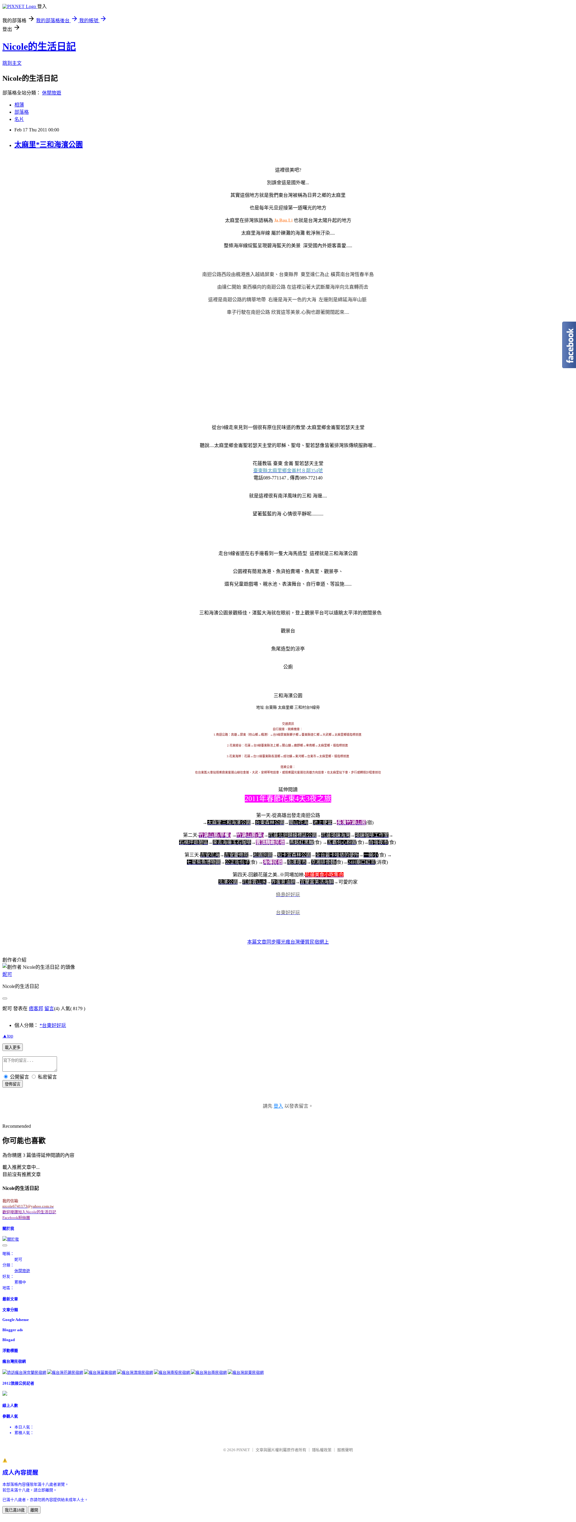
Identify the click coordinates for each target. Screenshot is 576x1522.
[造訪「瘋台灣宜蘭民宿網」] (24, 1372)
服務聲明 (345, 1450)
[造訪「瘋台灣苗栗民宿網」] (100, 1372)
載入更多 (12, 1047)
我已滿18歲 (15, 1510)
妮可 (7, 974)
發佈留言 (12, 1084)
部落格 (21, 112)
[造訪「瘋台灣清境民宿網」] (135, 1372)
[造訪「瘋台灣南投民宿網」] (172, 1372)
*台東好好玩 (53, 1025)
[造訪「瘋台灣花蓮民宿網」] (65, 1372)
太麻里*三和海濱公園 (48, 145)
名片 (19, 119)
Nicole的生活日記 (39, 46)
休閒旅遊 (51, 92)
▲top (7, 1035)
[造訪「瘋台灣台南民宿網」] (209, 1372)
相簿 (19, 104)
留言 (49, 1008)
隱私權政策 (322, 1450)
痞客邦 (36, 1008)
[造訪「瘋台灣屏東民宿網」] (246, 1372)
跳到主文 (12, 63)
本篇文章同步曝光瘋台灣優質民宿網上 (288, 941)
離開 (34, 1510)
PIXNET (243, 1450)
